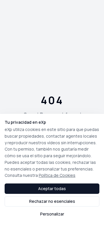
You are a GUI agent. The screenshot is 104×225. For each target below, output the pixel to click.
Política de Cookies (57, 175)
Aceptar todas (52, 188)
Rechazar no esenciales (52, 201)
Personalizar (52, 214)
